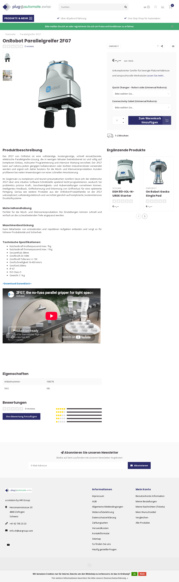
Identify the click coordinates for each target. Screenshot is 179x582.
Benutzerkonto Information (150, 496)
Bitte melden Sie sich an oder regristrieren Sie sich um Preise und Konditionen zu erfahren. (89, 26)
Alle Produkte (143, 522)
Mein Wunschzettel (146, 512)
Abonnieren (141, 465)
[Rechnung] (89, 565)
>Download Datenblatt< (17, 283)
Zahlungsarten (100, 522)
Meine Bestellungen (146, 501)
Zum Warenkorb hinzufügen (150, 120)
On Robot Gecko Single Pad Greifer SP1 (158, 196)
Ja (134, 574)
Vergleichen (142, 517)
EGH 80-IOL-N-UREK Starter (123, 194)
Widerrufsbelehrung (103, 512)
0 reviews (29, 46)
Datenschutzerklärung (104, 517)
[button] (138, 216)
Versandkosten (100, 528)
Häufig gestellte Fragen (104, 549)
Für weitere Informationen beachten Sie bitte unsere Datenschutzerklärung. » (90, 578)
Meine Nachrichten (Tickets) (150, 506)
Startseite (10, 34)
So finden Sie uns (101, 544)
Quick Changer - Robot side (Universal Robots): (139, 87)
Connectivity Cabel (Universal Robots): (134, 101)
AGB (94, 501)
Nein (142, 574)
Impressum (98, 496)
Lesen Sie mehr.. (155, 75)
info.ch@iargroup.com (21, 530)
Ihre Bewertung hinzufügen (21, 416)
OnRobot (114, 46)
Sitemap (96, 538)
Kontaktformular (101, 533)
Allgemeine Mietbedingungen (107, 506)
